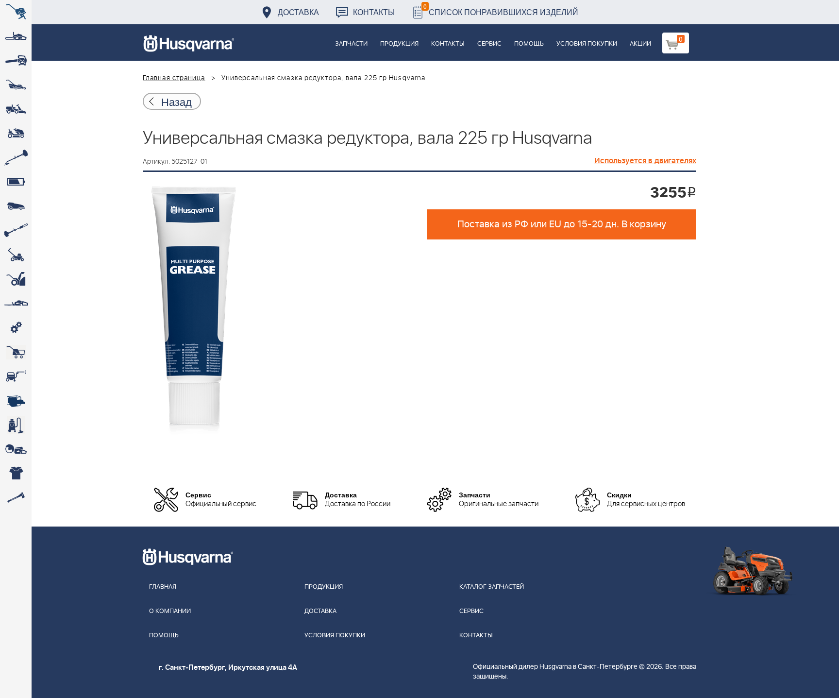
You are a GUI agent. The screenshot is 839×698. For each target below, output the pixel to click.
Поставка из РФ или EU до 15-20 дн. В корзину (561, 224)
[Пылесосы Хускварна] (16, 425)
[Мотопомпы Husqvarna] (16, 401)
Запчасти (351, 44)
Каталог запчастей (491, 587)
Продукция (399, 44)
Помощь (529, 44)
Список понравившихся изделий (500, 9)
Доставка (298, 11)
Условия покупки (586, 44)
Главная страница (174, 78)
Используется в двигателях (645, 161)
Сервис (489, 44)
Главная (162, 587)
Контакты (374, 11)
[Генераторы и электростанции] (16, 352)
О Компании (170, 611)
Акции (640, 44)
